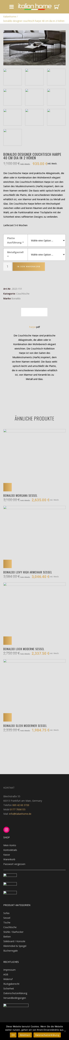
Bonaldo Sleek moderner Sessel (25, 726)
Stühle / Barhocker (13, 931)
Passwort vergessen (14, 864)
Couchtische (22, 293)
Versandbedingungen (14, 997)
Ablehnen (25, 1035)
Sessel (6, 917)
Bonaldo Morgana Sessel (20, 495)
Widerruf (8, 979)
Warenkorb (9, 859)
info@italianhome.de (19, 813)
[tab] (34, 312)
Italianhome (9, 16)
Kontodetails (10, 850)
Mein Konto (9, 845)
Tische (6, 922)
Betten (7, 936)
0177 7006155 (17, 809)
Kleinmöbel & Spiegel (14, 946)
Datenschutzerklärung (15, 993)
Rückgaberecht (11, 983)
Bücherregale (10, 950)
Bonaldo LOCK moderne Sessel (23, 649)
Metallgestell (15, 254)
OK (13, 1035)
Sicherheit (8, 988)
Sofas (6, 913)
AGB (5, 974)
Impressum (9, 969)
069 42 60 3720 (20, 805)
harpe (32, 327)
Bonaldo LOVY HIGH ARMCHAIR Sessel (27, 572)
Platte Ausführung (15, 240)
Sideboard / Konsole (14, 941)
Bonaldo (16, 298)
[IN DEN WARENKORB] (7, 487)
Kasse (6, 854)
